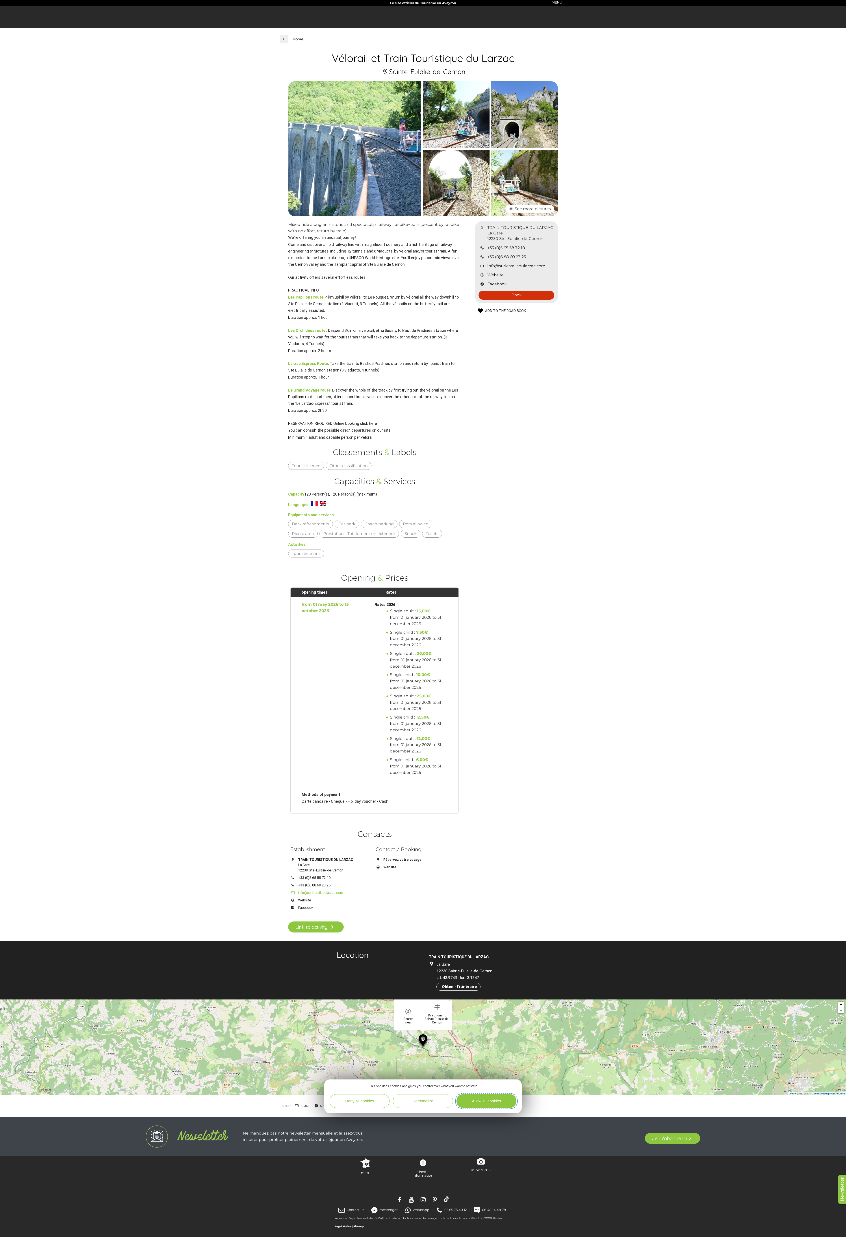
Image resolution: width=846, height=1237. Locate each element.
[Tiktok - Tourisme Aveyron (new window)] (446, 1199)
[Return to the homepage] (284, 39)
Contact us (355, 1210)
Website (495, 275)
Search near (408, 1020)
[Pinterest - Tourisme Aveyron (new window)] (434, 1199)
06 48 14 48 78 (494, 1210)
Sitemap (358, 1226)
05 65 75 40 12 (455, 1210)
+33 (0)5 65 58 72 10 (506, 247)
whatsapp (421, 1210)
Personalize (423, 1101)
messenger (388, 1210)
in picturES (481, 1170)
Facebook (497, 284)
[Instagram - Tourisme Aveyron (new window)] (423, 1199)
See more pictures (533, 208)
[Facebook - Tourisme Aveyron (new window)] (399, 1199)
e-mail (305, 1106)
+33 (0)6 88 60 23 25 (506, 256)
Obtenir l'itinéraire (459, 986)
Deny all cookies (359, 1101)
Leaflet (793, 1093)
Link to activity (311, 927)
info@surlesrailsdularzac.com (516, 266)
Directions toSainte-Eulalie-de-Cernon (437, 1019)
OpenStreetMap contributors (828, 1093)
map (365, 1173)
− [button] (841, 1010)
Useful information (423, 1173)
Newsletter (842, 1189)
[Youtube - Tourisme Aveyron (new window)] (411, 1199)
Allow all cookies (486, 1101)
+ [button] (841, 1004)
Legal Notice (343, 1226)
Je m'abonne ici (669, 1138)
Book (516, 295)
